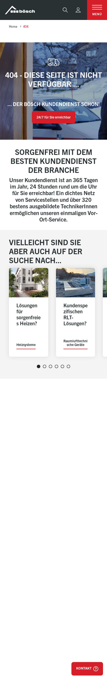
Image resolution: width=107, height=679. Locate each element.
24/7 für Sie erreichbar (54, 117)
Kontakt (84, 668)
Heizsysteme (26, 345)
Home (13, 26)
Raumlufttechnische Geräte (75, 343)
